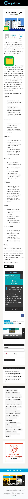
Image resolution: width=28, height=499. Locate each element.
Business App (8, 401)
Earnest (15, 14)
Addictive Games (9, 390)
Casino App (19, 401)
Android (15, 390)
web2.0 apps (8, 431)
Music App (8, 424)
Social (15, 429)
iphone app (8, 411)
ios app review (8, 408)
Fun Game (13, 404)
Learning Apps (13, 418)
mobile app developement (11, 422)
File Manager (13, 321)
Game (7, 406)
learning (7, 418)
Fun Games (19, 404)
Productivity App (9, 427)
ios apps (15, 408)
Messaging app (9, 420)
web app (14, 431)
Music (19, 422)
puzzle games (16, 427)
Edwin (6, 334)
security (7, 429)
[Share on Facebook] (22, 316)
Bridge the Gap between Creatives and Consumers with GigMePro (13, 484)
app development (16, 399)
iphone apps (17, 413)
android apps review (10, 397)
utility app (20, 429)
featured (7, 404)
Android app (8, 392)
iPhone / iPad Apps (17, 323)
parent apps (13, 424)
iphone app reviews (9, 413)
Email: (15, 353)
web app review (9, 434)
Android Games (18, 397)
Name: (5, 353)
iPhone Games (15, 415)
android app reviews (10, 395)
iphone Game (8, 415)
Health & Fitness (13, 406)
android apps (18, 395)
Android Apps (7, 329)
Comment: (6, 347)
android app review (16, 392)
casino (14, 401)
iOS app (19, 406)
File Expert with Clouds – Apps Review (11, 336)
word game (8, 436)
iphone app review (15, 411)
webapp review (17, 434)
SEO (11, 429)
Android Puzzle (8, 399)
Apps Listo (14, 495)
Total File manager (20, 321)
